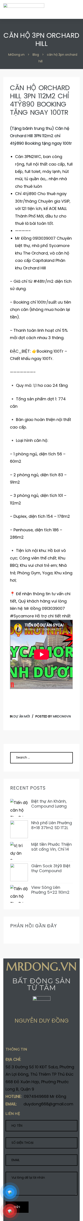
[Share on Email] (42, 1037)
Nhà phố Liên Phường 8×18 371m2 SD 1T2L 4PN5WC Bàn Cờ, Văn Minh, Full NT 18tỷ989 (51, 825)
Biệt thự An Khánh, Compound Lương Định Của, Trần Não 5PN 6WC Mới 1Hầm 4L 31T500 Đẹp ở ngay (50, 803)
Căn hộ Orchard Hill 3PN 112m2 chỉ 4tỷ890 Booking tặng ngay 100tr (39, 100)
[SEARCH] (64, 757)
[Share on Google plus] (24, 1037)
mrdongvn (62, 716)
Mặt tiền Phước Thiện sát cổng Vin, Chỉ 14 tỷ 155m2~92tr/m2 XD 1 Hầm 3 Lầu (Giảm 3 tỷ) (52, 847)
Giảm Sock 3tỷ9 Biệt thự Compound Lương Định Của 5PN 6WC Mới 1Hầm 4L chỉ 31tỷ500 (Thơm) (51, 868)
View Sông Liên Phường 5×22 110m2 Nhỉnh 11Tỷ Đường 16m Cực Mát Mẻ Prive (52, 890)
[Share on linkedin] (33, 1037)
